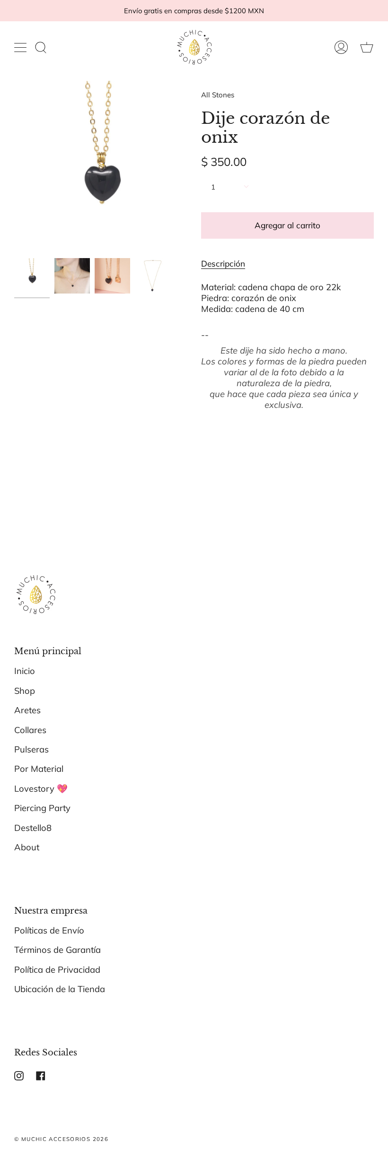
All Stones (217, 94)
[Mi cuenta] (341, 47)
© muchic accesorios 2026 (61, 1138)
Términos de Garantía (57, 949)
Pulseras (31, 749)
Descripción (223, 263)
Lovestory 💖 (41, 788)
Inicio (24, 671)
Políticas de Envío (49, 930)
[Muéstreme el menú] (21, 47)
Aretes (27, 710)
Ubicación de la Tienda (59, 989)
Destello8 (33, 827)
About (26, 847)
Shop (24, 690)
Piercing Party (42, 808)
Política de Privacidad (57, 969)
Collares (30, 730)
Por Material (38, 768)
